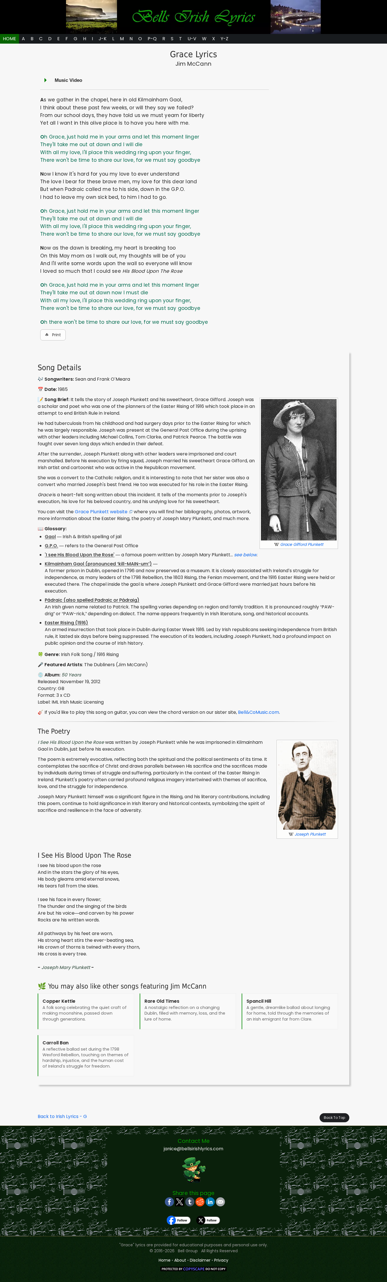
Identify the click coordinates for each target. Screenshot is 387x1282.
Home (165, 1260)
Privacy (221, 1260)
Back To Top (334, 1117)
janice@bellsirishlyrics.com (193, 1148)
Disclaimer (200, 1260)
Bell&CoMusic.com (258, 712)
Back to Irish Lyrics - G (62, 1116)
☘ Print (53, 335)
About (180, 1260)
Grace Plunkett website (101, 511)
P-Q (152, 38)
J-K (103, 38)
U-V (192, 38)
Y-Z (224, 38)
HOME (9, 38)
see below (245, 554)
